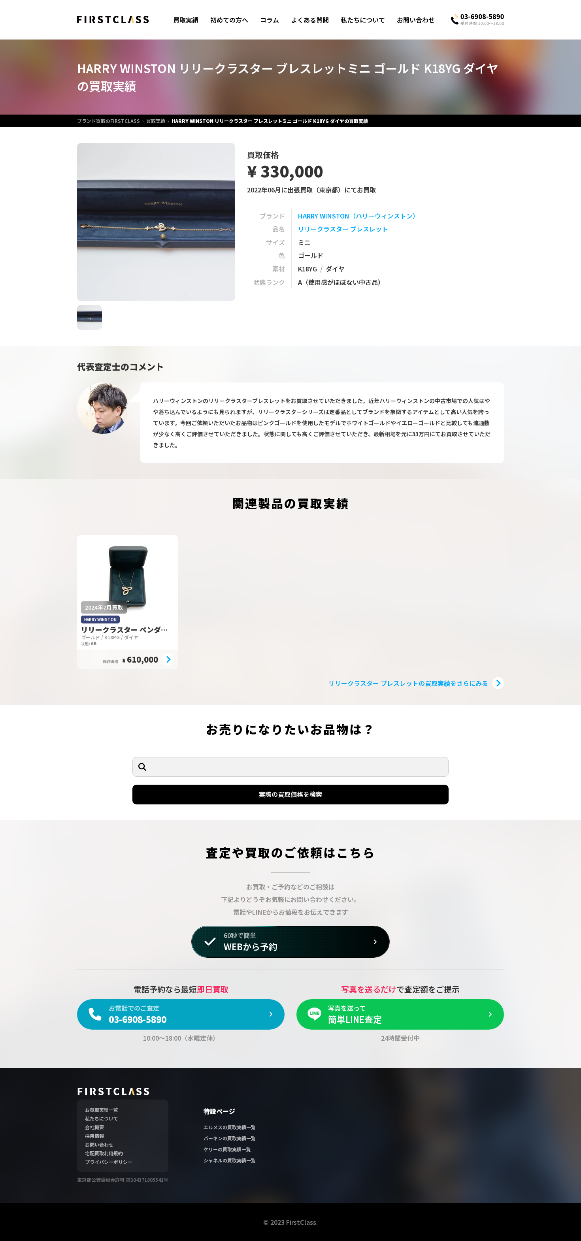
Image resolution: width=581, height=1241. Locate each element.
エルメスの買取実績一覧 (230, 1127)
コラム (269, 19)
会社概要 (94, 1127)
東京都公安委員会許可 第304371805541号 (122, 1179)
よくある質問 (310, 19)
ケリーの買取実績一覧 (227, 1149)
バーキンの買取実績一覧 (230, 1138)
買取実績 (185, 19)
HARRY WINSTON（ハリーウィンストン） (358, 215)
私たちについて (363, 19)
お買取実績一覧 (101, 1109)
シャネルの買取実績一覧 (230, 1160)
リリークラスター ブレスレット (343, 229)
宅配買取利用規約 (104, 1153)
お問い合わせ (416, 19)
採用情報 (94, 1135)
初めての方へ (229, 19)
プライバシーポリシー (108, 1161)
